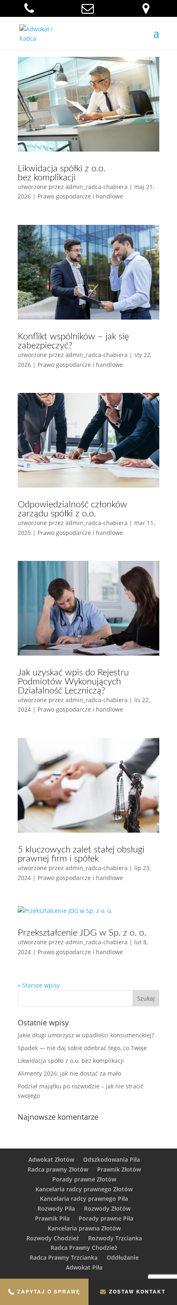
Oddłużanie (123, 1257)
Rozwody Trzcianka (115, 1238)
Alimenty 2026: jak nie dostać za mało (69, 1073)
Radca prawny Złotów (58, 1169)
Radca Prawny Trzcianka (64, 1257)
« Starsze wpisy (39, 985)
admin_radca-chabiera (96, 187)
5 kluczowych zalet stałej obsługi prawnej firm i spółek (81, 854)
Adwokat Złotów (51, 1159)
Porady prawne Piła (106, 1218)
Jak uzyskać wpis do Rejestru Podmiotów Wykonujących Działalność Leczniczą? (73, 681)
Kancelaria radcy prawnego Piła (84, 1198)
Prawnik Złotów (119, 1169)
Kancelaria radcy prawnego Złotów (84, 1189)
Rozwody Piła (56, 1208)
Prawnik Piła (52, 1218)
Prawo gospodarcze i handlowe (80, 196)
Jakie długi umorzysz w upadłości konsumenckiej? (86, 1035)
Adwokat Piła (84, 1267)
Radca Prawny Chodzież (84, 1247)
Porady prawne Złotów (84, 1179)
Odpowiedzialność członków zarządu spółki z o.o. (72, 509)
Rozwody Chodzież (52, 1238)
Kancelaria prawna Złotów (84, 1228)
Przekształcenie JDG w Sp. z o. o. (82, 932)
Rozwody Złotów (107, 1208)
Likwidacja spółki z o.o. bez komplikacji (61, 173)
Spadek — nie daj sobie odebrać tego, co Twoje (82, 1048)
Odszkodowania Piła (111, 1159)
